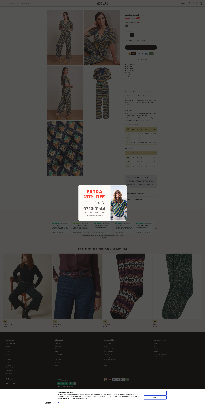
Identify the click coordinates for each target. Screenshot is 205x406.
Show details (61, 403)
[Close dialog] (125, 187)
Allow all (155, 392)
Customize (154, 397)
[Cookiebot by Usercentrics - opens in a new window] (47, 403)
